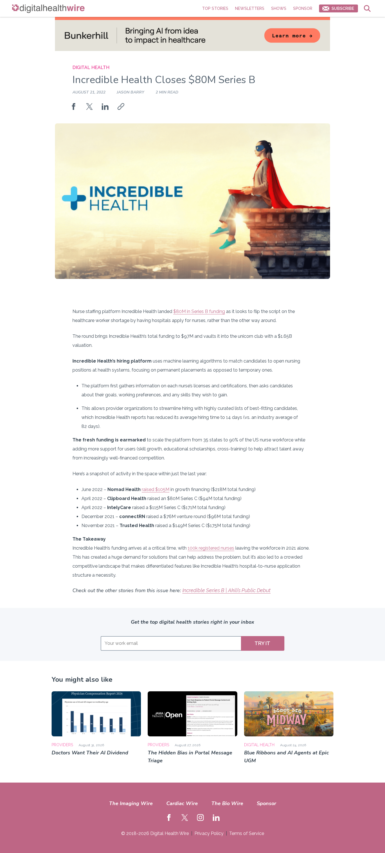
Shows (278, 8)
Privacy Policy (209, 833)
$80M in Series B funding (199, 311)
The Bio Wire (227, 803)
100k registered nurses (211, 548)
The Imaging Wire (131, 803)
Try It (262, 643)
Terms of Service (246, 833)
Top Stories (215, 8)
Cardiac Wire (182, 803)
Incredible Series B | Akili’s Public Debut (226, 590)
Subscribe (342, 8)
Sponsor (302, 8)
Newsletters (249, 8)
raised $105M (155, 489)
